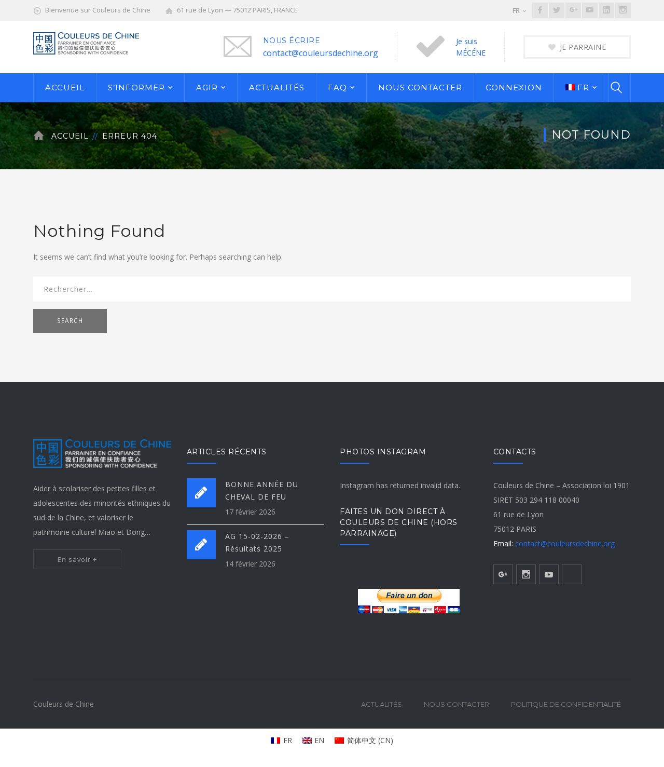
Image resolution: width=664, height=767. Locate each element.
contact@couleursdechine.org (320, 53)
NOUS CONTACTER (420, 87)
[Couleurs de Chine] (86, 42)
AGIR (207, 87)
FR (516, 10)
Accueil (70, 136)
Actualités (381, 704)
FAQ (337, 87)
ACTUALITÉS (277, 87)
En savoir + (77, 559)
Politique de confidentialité (566, 704)
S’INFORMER (136, 87)
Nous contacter (456, 704)
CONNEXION (514, 87)
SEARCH (70, 320)
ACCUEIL (65, 87)
